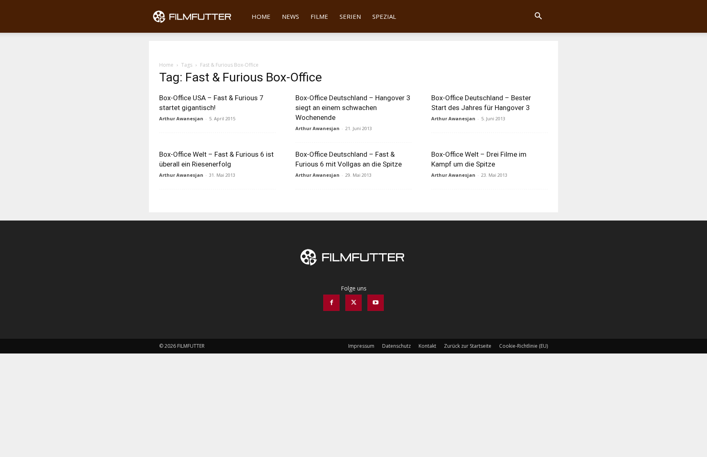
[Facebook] (331, 303)
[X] (353, 303)
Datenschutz (396, 345)
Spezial (384, 16)
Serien (350, 16)
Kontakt (427, 345)
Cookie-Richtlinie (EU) (523, 345)
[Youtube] (375, 303)
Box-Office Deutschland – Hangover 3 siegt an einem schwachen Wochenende (352, 108)
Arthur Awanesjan (181, 118)
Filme (319, 16)
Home (261, 16)
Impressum (361, 345)
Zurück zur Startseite (467, 345)
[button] (538, 17)
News (290, 16)
